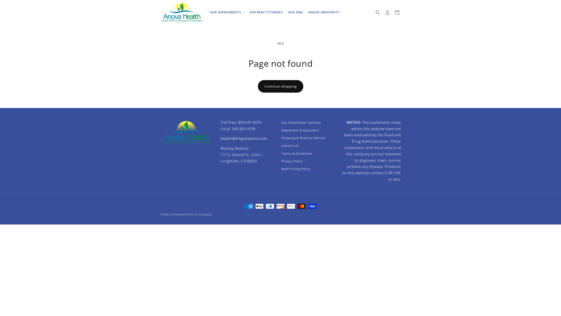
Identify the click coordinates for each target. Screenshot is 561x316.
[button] (227, 12)
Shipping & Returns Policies (303, 138)
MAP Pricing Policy (296, 169)
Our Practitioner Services (301, 122)
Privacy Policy (292, 161)
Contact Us (289, 146)
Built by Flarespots (200, 214)
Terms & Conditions (297, 153)
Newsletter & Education (300, 130)
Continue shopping (281, 86)
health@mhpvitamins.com (244, 138)
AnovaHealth (178, 214)
